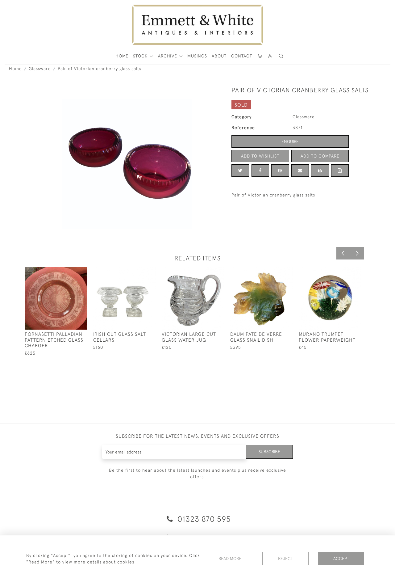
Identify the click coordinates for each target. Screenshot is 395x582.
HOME (121, 55)
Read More (229, 558)
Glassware (40, 68)
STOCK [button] (141, 55)
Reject (285, 558)
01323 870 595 (203, 518)
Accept (341, 558)
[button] (281, 56)
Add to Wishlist (260, 156)
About (219, 55)
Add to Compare (320, 156)
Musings (197, 55)
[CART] (260, 56)
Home (15, 68)
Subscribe (269, 451)
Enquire (290, 141)
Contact (241, 55)
